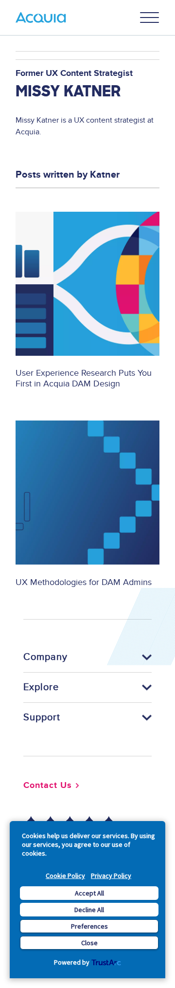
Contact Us (47, 785)
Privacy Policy (111, 875)
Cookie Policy (65, 875)
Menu (149, 17)
